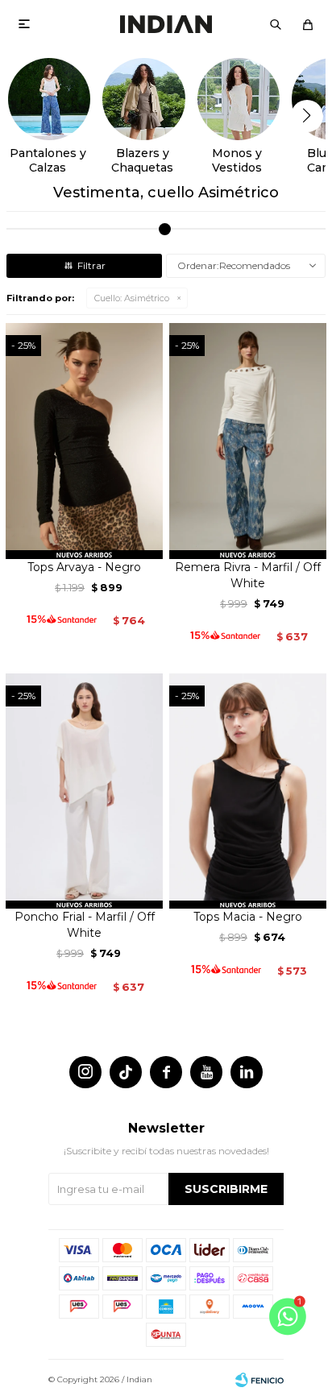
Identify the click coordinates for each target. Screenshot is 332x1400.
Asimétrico (131, 298)
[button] (275, 24)
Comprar (84, 540)
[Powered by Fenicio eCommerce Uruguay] (259, 1380)
